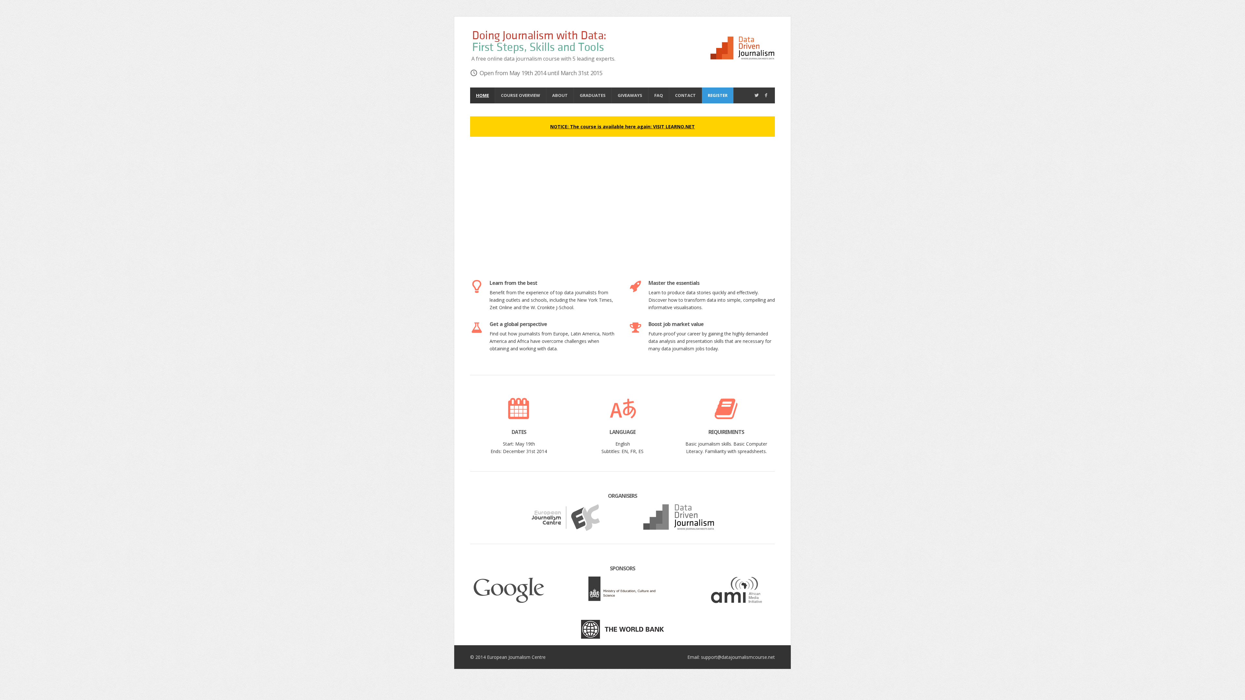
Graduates (593, 95)
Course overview (520, 95)
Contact (685, 95)
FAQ (658, 95)
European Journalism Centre (516, 657)
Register (718, 95)
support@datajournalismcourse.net (738, 657)
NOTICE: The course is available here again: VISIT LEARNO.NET (622, 126)
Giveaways (630, 95)
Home (482, 95)
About (560, 95)
